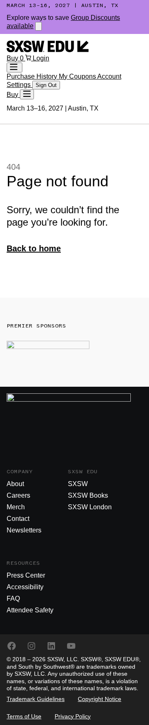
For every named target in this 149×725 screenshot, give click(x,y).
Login (41, 58)
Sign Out (46, 85)
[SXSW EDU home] (48, 49)
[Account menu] (14, 67)
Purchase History (33, 76)
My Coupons (78, 76)
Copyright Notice (99, 699)
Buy (13, 58)
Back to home (34, 248)
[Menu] (27, 94)
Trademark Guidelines (36, 699)
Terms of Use (24, 716)
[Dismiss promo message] (38, 26)
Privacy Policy (73, 716)
